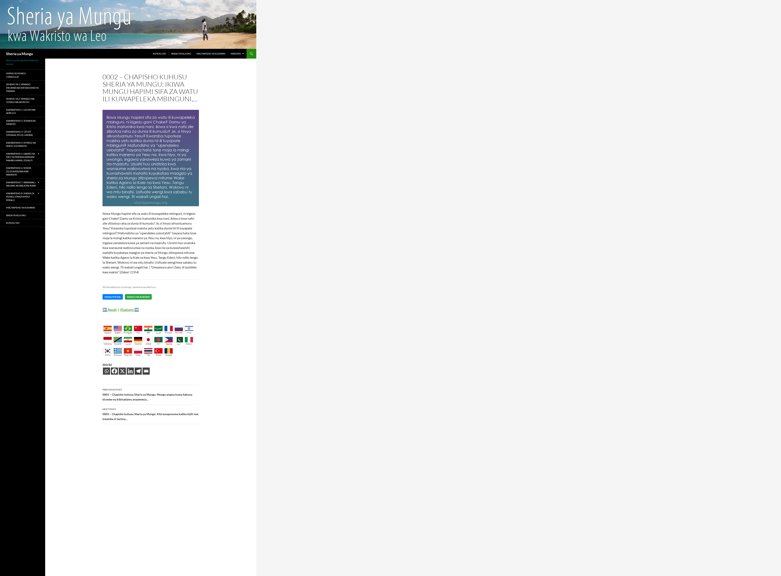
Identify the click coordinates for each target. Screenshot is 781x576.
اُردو (178, 344)
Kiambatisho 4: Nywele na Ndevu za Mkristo (21, 144)
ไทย (148, 355)
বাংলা (158, 344)
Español (108, 333)
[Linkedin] (130, 371)
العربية (158, 333)
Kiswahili (117, 344)
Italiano (189, 344)
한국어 (107, 355)
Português (128, 333)
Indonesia (108, 344)
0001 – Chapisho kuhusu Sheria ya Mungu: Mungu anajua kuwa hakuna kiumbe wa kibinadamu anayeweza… (147, 394)
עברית (189, 333)
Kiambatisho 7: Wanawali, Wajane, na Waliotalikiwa (21, 184)
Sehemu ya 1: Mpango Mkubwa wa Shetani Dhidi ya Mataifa (22, 87)
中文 (138, 333)
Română (168, 355)
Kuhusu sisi (159, 53)
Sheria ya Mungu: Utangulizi (16, 75)
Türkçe (158, 355)
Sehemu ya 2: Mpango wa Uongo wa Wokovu (20, 100)
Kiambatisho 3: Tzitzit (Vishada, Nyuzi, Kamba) (19, 133)
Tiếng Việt (128, 355)
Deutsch (138, 344)
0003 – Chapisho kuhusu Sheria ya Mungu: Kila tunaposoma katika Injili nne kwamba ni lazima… (150, 414)
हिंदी (148, 333)
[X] (122, 371)
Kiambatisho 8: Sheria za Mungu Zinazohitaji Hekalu (20, 196)
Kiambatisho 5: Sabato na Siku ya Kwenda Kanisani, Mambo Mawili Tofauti (20, 157)
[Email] (146, 371)
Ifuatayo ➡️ (129, 309)
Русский (178, 333)
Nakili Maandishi (138, 296)
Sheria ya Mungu (19, 53)
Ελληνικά (118, 355)
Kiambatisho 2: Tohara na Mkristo (21, 122)
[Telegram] (138, 371)
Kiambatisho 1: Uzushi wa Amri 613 (20, 111)
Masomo (236, 53)
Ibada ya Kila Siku (181, 53)
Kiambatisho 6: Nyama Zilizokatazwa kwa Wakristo (18, 171)
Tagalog (169, 344)
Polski (138, 355)
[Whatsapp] (106, 371)
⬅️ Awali (110, 309)
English (118, 333)
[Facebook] (114, 371)
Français (168, 333)
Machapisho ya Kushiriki (210, 53)
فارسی (128, 344)
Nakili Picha (113, 296)
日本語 (148, 344)
